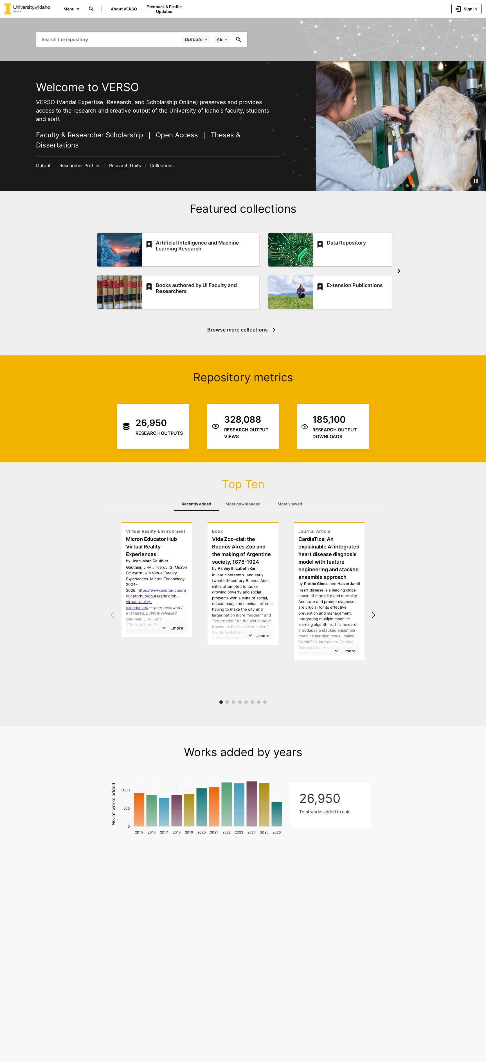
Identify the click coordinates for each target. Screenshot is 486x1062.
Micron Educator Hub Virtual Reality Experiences (151, 546)
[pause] (476, 181)
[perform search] (238, 39)
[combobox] (111, 39)
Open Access (177, 135)
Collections (161, 165)
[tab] (196, 504)
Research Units (125, 165)
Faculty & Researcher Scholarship (90, 135)
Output (44, 165)
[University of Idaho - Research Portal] (27, 9)
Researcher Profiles (80, 165)
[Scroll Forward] (399, 271)
